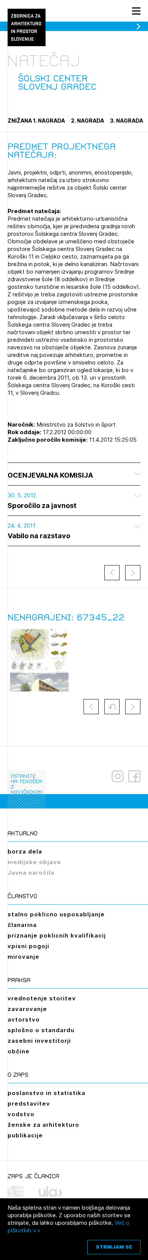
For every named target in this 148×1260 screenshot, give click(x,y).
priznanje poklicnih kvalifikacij (57, 935)
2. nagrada (87, 120)
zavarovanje (27, 1009)
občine (19, 1051)
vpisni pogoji (28, 946)
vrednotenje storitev (42, 998)
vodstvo (21, 1114)
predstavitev (29, 1103)
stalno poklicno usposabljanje (56, 914)
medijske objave (34, 862)
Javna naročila (31, 873)
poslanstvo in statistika (46, 1093)
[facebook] (134, 776)
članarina (22, 925)
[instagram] (118, 776)
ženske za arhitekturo (43, 1125)
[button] (112, 706)
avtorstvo (24, 1019)
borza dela (25, 851)
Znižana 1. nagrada (36, 120)
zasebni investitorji (39, 1041)
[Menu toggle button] (136, 10)
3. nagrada (126, 120)
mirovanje (23, 957)
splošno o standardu (41, 1030)
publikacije (25, 1135)
